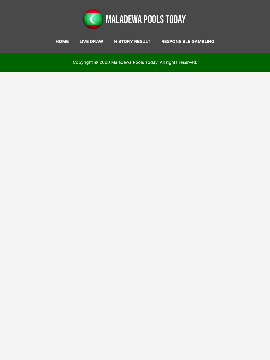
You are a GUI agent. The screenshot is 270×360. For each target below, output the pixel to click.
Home (62, 41)
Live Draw (91, 41)
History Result (132, 41)
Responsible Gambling (187, 41)
